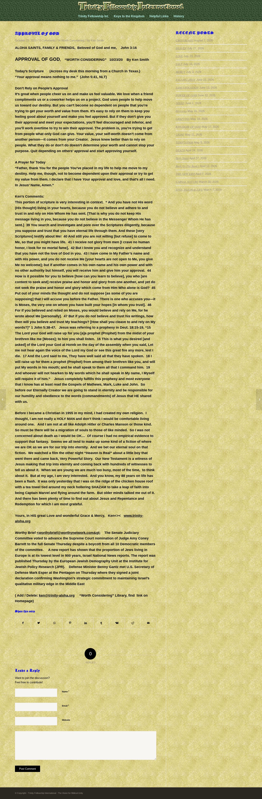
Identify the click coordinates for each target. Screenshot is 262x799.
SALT (179, 64)
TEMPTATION (184, 142)
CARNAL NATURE (187, 182)
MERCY (180, 72)
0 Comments (47, 40)
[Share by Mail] (148, 623)
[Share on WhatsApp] (54, 623)
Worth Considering (72, 40)
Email (65, 705)
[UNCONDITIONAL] (3, 399)
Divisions (181, 111)
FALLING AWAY (185, 80)
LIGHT (180, 134)
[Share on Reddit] (132, 623)
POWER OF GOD (186, 95)
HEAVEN (181, 48)
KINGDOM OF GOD (188, 127)
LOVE (179, 56)
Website (66, 720)
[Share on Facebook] (23, 623)
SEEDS (180, 103)
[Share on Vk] (117, 623)
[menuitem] (93, 16)
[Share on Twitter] (39, 623)
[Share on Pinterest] (70, 623)
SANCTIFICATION (187, 87)
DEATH (180, 150)
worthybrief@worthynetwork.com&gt (69, 533)
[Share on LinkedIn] (85, 623)
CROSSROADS (185, 40)
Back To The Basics (187, 166)
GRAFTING (183, 119)
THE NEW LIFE (185, 174)
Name (65, 691)
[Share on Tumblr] (101, 623)
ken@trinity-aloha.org (57, 595)
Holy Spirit (182, 158)
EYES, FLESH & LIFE (189, 189)
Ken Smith (97, 40)
